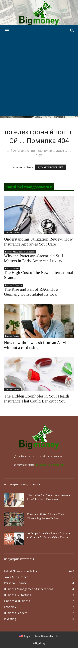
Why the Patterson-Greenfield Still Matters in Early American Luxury (33, 258)
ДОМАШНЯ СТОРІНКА (50, 167)
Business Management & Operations (20, 252)
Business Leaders (12, 268)
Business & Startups (13, 285)
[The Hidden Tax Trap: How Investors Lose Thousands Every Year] (14, 500)
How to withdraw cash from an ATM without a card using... (35, 345)
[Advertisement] (39, 77)
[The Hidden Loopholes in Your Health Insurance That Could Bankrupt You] (39, 374)
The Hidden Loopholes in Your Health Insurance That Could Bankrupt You (36, 398)
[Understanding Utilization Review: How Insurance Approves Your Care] (39, 215)
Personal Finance (12, 336)
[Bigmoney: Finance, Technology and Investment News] (39, 12)
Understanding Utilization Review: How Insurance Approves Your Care (38, 242)
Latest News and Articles (47, 636)
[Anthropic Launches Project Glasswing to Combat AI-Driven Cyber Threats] (14, 538)
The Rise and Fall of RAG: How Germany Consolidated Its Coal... (32, 292)
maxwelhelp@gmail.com (50, 464)
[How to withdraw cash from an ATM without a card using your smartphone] (39, 321)
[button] (6, 30)
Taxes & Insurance (12, 232)
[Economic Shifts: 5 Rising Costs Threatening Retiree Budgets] (14, 519)
